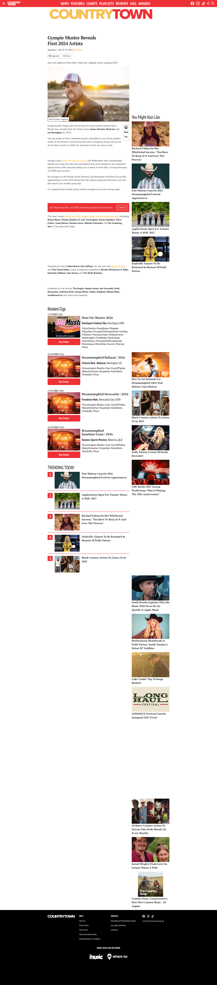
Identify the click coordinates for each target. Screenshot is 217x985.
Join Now (121, 207)
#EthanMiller (100, 344)
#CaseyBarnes (102, 328)
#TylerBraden (101, 337)
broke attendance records (74, 160)
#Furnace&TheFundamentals (106, 331)
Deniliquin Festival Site (94, 323)
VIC (120, 363)
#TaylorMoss (87, 331)
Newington (112, 363)
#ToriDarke (86, 334)
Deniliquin (113, 323)
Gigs (133, 3)
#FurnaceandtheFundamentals (109, 341)
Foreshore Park (90, 399)
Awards (144, 3)
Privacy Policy (84, 925)
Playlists (106, 3)
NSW (121, 323)
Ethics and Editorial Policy (88, 934)
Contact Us (114, 930)
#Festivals (119, 344)
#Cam (107, 368)
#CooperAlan (104, 371)
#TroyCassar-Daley (100, 334)
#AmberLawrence (115, 334)
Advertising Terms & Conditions (89, 939)
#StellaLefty (87, 374)
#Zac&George (114, 337)
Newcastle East (107, 399)
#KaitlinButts (116, 371)
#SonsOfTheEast (118, 368)
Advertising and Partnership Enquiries (123, 921)
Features (78, 3)
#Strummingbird (89, 368)
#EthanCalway (88, 344)
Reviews (122, 3)
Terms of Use (83, 930)
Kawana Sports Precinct (94, 440)
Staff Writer (77, 49)
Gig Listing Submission (118, 925)
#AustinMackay (88, 341)
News (65, 3)
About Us (82, 921)
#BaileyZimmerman (90, 371)
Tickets (64, 342)
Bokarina (112, 440)
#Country (111, 344)
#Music (85, 347)
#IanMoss (123, 331)
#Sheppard (113, 328)
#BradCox (101, 368)
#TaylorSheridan (89, 328)
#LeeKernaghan (88, 337)
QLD (120, 440)
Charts (92, 3)
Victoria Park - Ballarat (93, 363)
